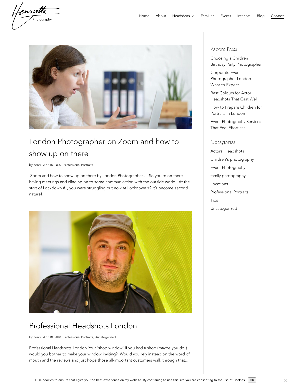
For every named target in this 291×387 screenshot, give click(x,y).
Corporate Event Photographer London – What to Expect (232, 79)
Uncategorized (105, 337)
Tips (214, 200)
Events (226, 16)
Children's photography (232, 159)
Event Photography (228, 167)
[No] (285, 380)
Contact (277, 16)
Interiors (244, 16)
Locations (219, 184)
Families (207, 16)
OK (252, 380)
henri (37, 165)
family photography (228, 176)
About (161, 16)
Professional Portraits (78, 165)
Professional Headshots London (83, 326)
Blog (261, 16)
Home (144, 16)
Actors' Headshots (227, 151)
